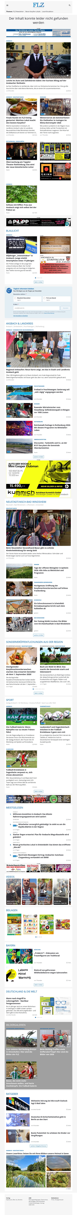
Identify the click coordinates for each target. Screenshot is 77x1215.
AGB (30, 1198)
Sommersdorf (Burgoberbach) (23, 330)
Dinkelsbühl (20, 141)
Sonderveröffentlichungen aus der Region (34, 642)
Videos (10, 876)
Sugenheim (9, 749)
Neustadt (9, 505)
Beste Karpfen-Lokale (32, 11)
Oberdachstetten (40, 439)
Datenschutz (44, 1199)
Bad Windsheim (19, 505)
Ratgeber (12, 1094)
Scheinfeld (39, 505)
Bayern (10, 945)
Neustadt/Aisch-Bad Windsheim (26, 501)
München (37, 949)
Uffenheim (30, 505)
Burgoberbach (22, 852)
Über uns (15, 1199)
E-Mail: (16, 304)
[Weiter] (68, 925)
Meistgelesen (14, 807)
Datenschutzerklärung (49, 313)
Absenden (65, 308)
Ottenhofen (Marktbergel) (15, 1028)
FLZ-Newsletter (18, 11)
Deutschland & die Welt (21, 991)
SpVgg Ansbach (11, 703)
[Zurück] (9, 925)
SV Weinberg (23, 703)
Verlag (8, 1198)
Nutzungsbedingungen (35, 1199)
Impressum (9, 1199)
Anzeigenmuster (59, 1199)
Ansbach (9, 41)
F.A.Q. (52, 1199)
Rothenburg (10, 141)
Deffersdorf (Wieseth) (47, 1028)
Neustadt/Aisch (18, 97)
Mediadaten (55, 1198)
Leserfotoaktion (47, 11)
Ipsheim (36, 564)
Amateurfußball (34, 703)
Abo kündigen (32, 1201)
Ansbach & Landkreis (19, 323)
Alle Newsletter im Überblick (20, 315)
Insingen (43, 97)
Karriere (20, 1199)
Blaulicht (12, 230)
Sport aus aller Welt (49, 703)
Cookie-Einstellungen (34, 1203)
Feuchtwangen (29, 326)
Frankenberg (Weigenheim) (43, 582)
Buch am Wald (60, 646)
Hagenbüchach (45, 706)
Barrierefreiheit (40, 1201)
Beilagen (11, 910)
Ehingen (37, 404)
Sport (10, 700)
